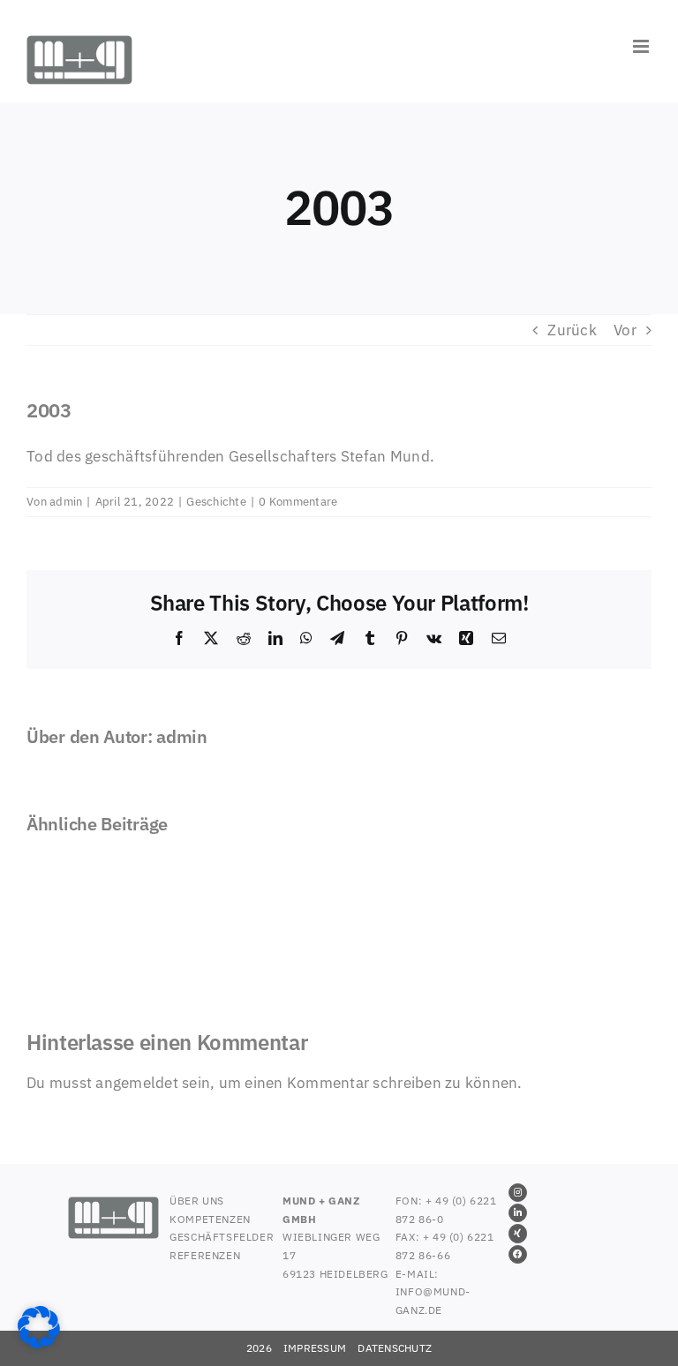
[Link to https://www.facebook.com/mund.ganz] (517, 1254)
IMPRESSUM (314, 1348)
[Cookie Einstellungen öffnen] (39, 1343)
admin (65, 501)
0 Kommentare (298, 501)
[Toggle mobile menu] (642, 46)
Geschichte (216, 501)
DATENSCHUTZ (395, 1348)
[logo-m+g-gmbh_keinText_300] (113, 1203)
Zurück (572, 330)
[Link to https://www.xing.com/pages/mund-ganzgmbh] (517, 1233)
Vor (625, 330)
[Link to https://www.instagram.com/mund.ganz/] (517, 1192)
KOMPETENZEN (210, 1219)
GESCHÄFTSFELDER (222, 1236)
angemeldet (136, 1082)
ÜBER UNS (197, 1200)
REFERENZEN (205, 1255)
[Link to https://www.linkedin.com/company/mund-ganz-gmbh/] (517, 1213)
